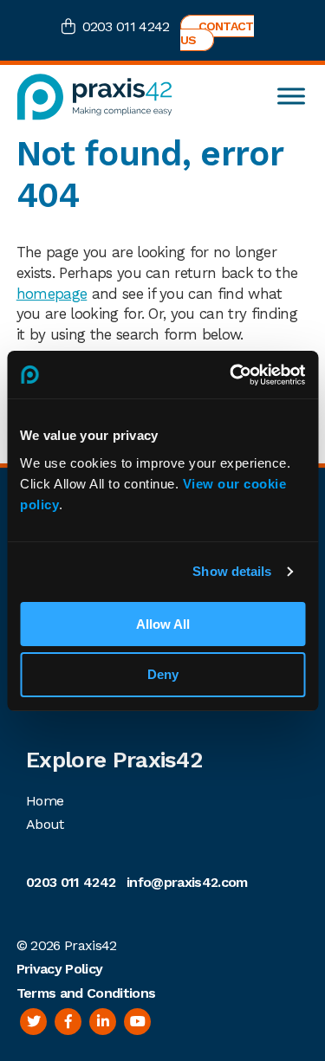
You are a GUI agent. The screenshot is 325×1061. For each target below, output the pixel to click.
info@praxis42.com (187, 882)
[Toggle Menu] (291, 96)
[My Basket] (72, 28)
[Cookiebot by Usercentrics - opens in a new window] (231, 375)
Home (44, 801)
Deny (163, 674)
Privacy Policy (59, 969)
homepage (52, 293)
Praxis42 (90, 945)
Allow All (163, 624)
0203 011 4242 (126, 26)
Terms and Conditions (85, 993)
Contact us (217, 33)
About (45, 824)
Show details (231, 571)
